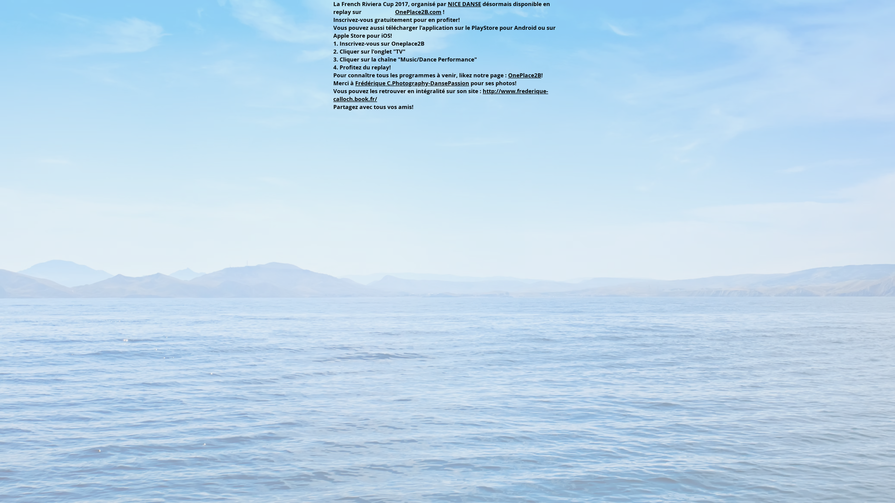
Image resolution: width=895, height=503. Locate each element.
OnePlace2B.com (418, 12)
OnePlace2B (524, 75)
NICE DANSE (464, 4)
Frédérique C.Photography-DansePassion (412, 83)
